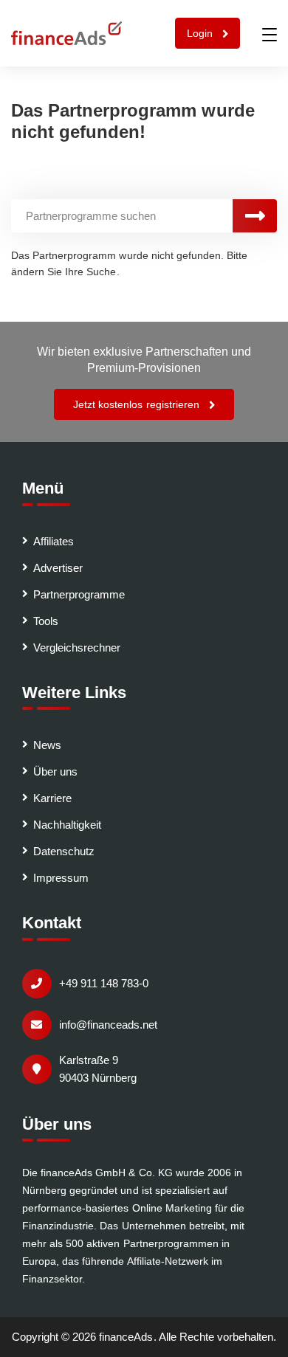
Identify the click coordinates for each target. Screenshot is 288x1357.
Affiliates (53, 541)
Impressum (61, 877)
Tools (45, 621)
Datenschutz (64, 851)
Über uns (55, 771)
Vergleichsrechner (76, 647)
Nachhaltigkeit (67, 824)
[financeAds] (66, 33)
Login (201, 33)
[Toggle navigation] (269, 34)
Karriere (52, 798)
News (47, 745)
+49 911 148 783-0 (103, 983)
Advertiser (58, 568)
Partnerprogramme (79, 594)
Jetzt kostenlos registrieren (137, 404)
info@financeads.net (108, 1024)
